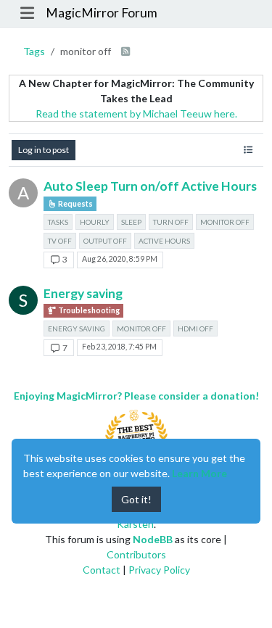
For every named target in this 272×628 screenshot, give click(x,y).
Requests (75, 203)
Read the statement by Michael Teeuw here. (136, 113)
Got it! (136, 499)
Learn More (199, 473)
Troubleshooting (88, 310)
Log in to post (43, 149)
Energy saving (83, 293)
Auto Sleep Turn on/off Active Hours (150, 186)
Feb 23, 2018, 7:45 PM (119, 346)
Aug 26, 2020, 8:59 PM (119, 259)
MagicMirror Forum (101, 12)
